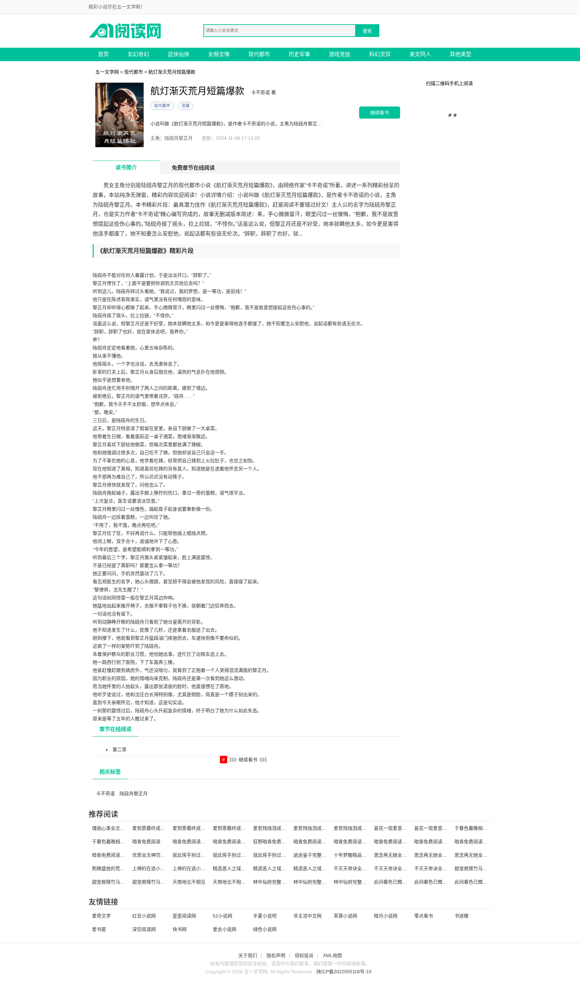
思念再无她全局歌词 (435, 855)
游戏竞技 (339, 54)
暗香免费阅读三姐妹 (435, 841)
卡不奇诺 (105, 793)
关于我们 (247, 955)
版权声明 (276, 955)
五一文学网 (107, 72)
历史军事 (299, 54)
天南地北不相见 (189, 882)
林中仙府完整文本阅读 (316, 882)
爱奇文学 (101, 915)
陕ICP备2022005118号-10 (344, 971)
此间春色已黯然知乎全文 (440, 882)
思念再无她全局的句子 (477, 855)
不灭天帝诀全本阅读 (395, 868)
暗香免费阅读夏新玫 (314, 841)
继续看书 (379, 112)
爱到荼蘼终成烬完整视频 (198, 828)
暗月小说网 (385, 915)
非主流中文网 (307, 915)
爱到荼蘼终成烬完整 (153, 828)
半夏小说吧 (265, 915)
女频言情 (219, 54)
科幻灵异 (380, 54)
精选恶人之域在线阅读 (276, 868)
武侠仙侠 (178, 54)
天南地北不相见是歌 (234, 882)
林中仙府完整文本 (352, 882)
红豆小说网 (144, 915)
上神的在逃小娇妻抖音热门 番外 (165, 868)
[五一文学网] (125, 30)
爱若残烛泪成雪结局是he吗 (281, 828)
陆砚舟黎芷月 (133, 793)
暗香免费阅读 (146, 841)
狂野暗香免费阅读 (272, 841)
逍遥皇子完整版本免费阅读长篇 (326, 855)
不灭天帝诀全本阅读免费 (440, 868)
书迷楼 (461, 915)
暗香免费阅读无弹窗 (395, 841)
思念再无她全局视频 (395, 855)
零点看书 (423, 915)
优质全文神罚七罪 (151, 855)
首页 (103, 54)
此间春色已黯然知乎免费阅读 (404, 882)
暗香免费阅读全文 (473, 841)
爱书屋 (99, 929)
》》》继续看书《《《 (248, 759)
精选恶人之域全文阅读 (236, 868)
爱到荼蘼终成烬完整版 (236, 828)
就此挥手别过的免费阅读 (279, 855)
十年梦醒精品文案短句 (357, 855)
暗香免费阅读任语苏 (355, 841)
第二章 (119, 749)
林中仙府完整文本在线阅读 (281, 882)
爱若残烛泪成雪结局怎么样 (321, 828)
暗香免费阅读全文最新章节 (241, 841)
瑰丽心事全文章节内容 (115, 828)
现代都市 (259, 54)
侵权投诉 (304, 955)
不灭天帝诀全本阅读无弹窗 (362, 868)
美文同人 (420, 54)
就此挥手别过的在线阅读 (238, 855)
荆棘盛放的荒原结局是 (115, 868)
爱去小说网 (224, 929)
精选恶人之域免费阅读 (316, 868)
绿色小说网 (265, 929)
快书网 (180, 929)
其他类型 (460, 54)
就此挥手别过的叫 (191, 855)
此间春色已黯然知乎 (475, 882)
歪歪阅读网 (184, 915)
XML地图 (332, 955)
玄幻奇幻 (138, 54)
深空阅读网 (144, 929)
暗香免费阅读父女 (111, 855)
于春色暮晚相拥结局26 (116, 841)
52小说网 (222, 915)
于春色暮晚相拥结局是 (477, 828)
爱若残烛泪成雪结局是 (357, 828)
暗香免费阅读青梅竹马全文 (201, 841)
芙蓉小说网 (345, 915)
